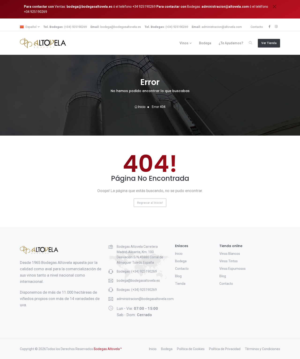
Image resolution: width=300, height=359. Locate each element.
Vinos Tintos (228, 261)
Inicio (141, 107)
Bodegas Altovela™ (108, 349)
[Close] (274, 6)
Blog (178, 276)
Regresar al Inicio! (150, 202)
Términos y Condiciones (262, 349)
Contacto (257, 27)
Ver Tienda (269, 43)
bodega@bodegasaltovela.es (89, 6)
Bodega (205, 43)
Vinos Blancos (229, 253)
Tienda (180, 283)
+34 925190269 (144, 6)
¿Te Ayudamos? (231, 43)
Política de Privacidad (224, 349)
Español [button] (31, 27)
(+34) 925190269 (65, 27)
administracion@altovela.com (225, 6)
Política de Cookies (191, 349)
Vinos (184, 43)
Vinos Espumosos (232, 268)
